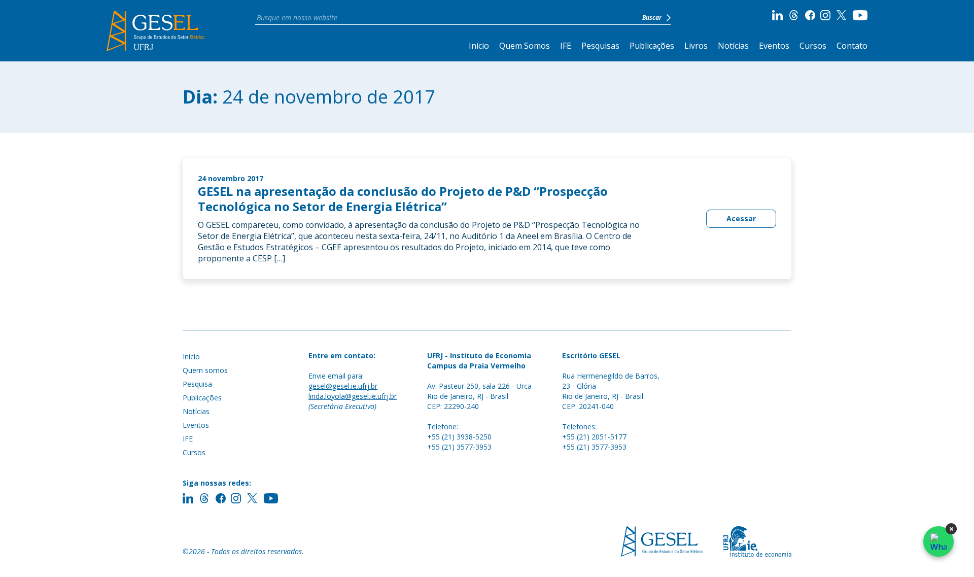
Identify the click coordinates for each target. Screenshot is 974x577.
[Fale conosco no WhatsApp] (938, 541)
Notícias (733, 45)
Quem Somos (524, 45)
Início (479, 45)
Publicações (652, 45)
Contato (852, 45)
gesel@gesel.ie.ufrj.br (342, 386)
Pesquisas (600, 45)
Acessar (741, 218)
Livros (696, 45)
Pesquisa (197, 384)
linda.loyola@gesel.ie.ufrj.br (352, 396)
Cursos (812, 45)
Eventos (774, 45)
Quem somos (205, 370)
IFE (565, 45)
